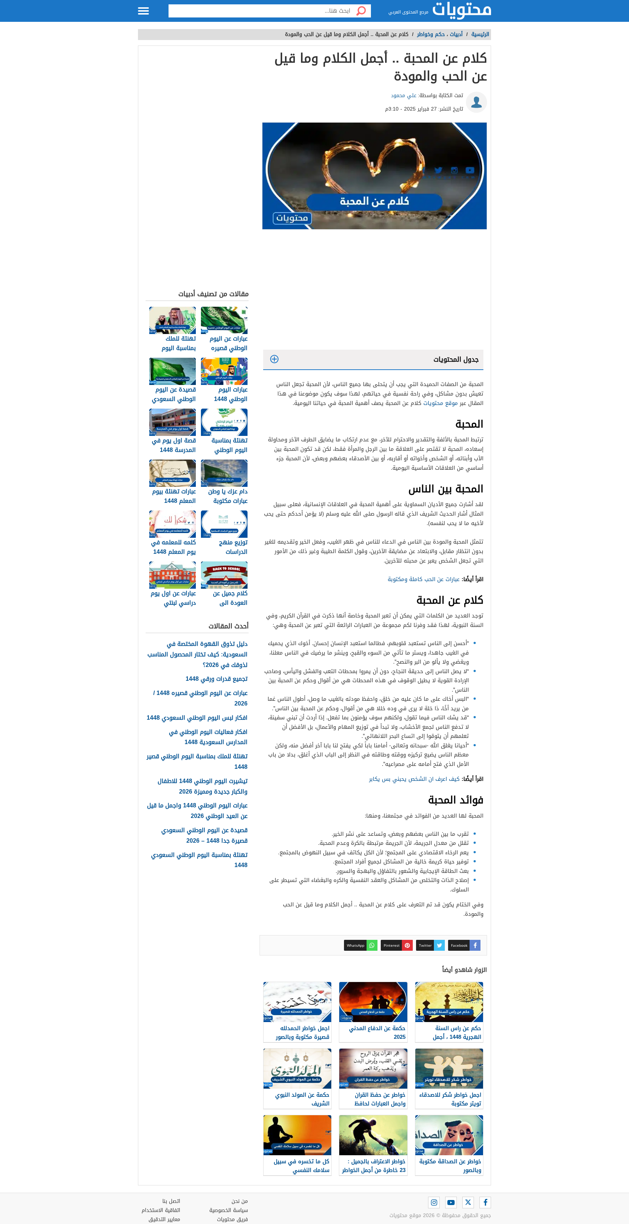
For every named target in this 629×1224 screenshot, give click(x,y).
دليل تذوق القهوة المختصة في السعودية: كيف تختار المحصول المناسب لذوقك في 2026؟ (197, 654)
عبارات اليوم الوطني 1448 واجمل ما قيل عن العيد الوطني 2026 (197, 811)
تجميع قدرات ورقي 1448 (217, 679)
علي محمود (403, 95)
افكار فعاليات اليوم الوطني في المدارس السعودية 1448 (208, 737)
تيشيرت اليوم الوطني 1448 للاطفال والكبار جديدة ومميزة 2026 (203, 786)
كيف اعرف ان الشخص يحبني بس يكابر (414, 779)
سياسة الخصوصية (228, 1210)
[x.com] (468, 1202)
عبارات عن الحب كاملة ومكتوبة (424, 579)
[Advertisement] (373, 291)
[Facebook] (485, 1202)
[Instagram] (434, 1202)
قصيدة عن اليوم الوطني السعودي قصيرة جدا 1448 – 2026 (204, 835)
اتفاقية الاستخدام (161, 1210)
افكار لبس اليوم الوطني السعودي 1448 (197, 718)
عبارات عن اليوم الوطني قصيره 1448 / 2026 (200, 698)
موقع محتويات (440, 403)
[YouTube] (451, 1202)
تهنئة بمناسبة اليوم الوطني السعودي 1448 (199, 860)
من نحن (240, 1201)
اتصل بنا (171, 1201)
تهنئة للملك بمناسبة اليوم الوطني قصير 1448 (197, 761)
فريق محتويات (232, 1219)
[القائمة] (143, 11)
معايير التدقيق (164, 1219)
